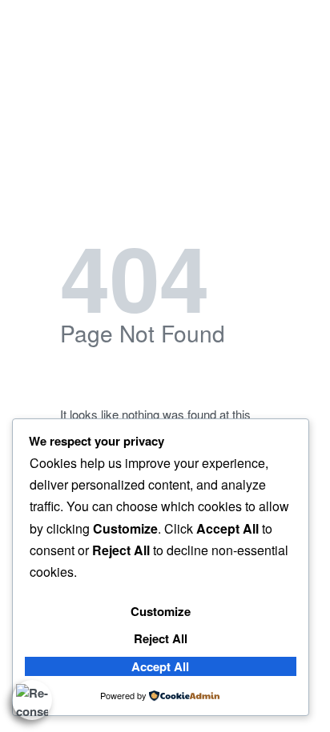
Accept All (160, 666)
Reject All (160, 638)
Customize (161, 611)
